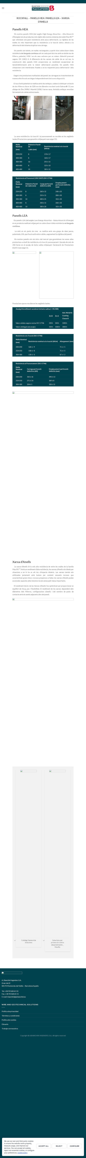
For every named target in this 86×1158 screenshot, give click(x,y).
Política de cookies (9, 1020)
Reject (59, 1146)
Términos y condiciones (11, 1016)
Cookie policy (22, 1153)
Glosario (5, 1024)
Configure (74, 1146)
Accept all (44, 1146)
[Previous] (43, 275)
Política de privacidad (10, 1011)
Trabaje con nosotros (10, 1028)
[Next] (70, 275)
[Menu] (3, 8)
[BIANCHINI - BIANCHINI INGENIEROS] (43, 8)
